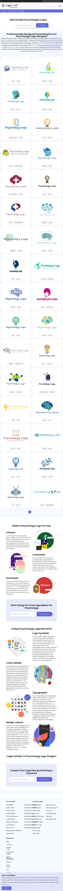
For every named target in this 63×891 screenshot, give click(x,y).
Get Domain (10, 828)
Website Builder (11, 813)
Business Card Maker (30, 808)
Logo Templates (12, 11)
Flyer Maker (28, 810)
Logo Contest (10, 808)
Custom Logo (10, 810)
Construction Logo (38, 816)
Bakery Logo (36, 810)
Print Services (28, 819)
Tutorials (8, 844)
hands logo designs (13, 47)
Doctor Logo (36, 830)
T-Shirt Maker (10, 819)
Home (4, 11)
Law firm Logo (36, 808)
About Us (9, 862)
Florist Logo (35, 833)
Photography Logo (51, 808)
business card (17, 747)
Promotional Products (31, 822)
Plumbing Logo (36, 819)
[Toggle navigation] (60, 6)
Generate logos (44, 614)
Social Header (10, 825)
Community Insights (9, 853)
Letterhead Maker (29, 816)
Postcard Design (29, 825)
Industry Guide (8, 848)
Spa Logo (48, 816)
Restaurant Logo (37, 822)
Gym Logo (35, 813)
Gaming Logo (36, 828)
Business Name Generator (14, 830)
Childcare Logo (36, 825)
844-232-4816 (56, 1)
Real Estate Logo (51, 819)
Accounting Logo (51, 813)
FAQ (7, 870)
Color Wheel (10, 833)
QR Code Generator (12, 816)
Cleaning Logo (36, 805)
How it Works (8, 866)
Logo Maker (9, 805)
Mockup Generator (12, 822)
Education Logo (50, 805)
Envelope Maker (29, 813)
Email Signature (29, 828)
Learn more (5, 885)
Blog (7, 841)
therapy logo (22, 735)
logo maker (15, 587)
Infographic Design (30, 805)
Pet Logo (48, 810)
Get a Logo (42, 25)
